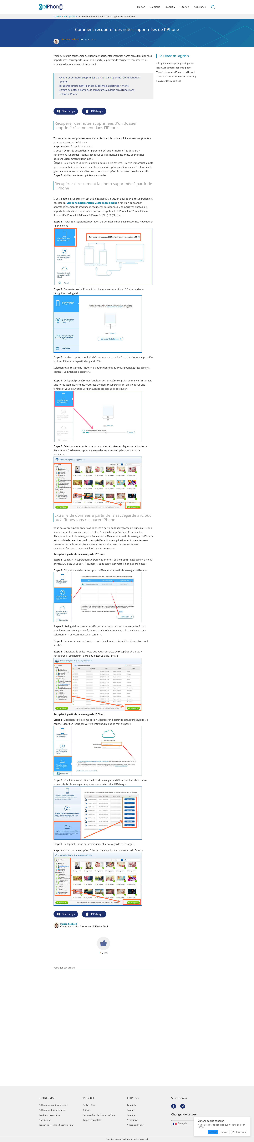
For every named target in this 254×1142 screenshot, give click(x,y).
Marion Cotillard (69, 39)
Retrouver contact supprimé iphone (174, 67)
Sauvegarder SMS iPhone (168, 80)
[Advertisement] (103, 962)
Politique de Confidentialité (52, 1110)
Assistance (200, 7)
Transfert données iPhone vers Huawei (175, 72)
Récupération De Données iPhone (99, 1115)
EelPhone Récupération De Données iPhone (92, 202)
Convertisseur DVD (92, 1120)
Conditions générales (49, 1115)
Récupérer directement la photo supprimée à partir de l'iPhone (94, 85)
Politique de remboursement (53, 1105)
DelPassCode (89, 1105)
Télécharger (68, 111)
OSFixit (86, 1110)
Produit (130, 1110)
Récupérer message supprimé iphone (175, 63)
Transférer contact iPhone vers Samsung (176, 76)
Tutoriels (184, 7)
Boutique (155, 7)
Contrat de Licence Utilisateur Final (56, 1125)
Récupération (70, 16)
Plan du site (44, 1120)
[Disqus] (103, 1007)
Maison (141, 7)
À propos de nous (135, 1125)
